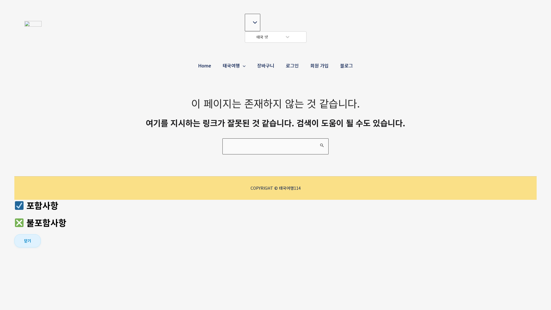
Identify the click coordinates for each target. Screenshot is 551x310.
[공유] (46, 254)
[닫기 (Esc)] (59, 254)
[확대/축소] (20, 254)
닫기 (27, 240)
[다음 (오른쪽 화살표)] (33, 263)
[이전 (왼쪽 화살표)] (20, 263)
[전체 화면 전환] (33, 254)
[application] (243, 65)
